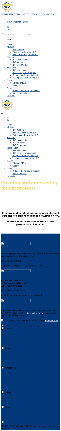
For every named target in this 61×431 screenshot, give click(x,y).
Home (9, 44)
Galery (15, 85)
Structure (11, 57)
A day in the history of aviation (26, 90)
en (8, 26)
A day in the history (10, 412)
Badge (4, 382)
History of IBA (19, 83)
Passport (5, 377)
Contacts (11, 95)
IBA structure (18, 62)
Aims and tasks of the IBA (24, 52)
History (10, 80)
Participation (12, 67)
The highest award (9, 387)
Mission (10, 47)
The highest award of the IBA (25, 77)
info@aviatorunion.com (17, 22)
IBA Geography (19, 65)
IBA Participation (20, 70)
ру (8, 29)
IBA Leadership (19, 59)
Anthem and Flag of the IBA (25, 54)
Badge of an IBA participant (25, 75)
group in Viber (51, 320)
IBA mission (18, 49)
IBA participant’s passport (24, 72)
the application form (36, 313)
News (9, 88)
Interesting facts (19, 93)
